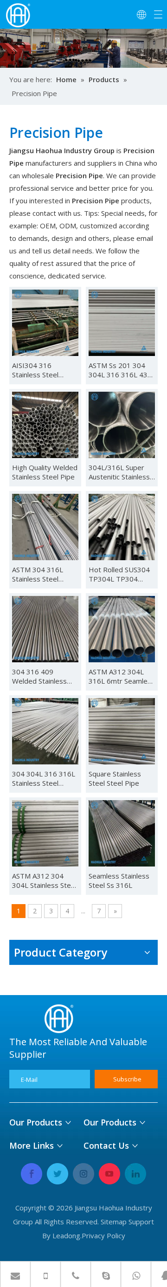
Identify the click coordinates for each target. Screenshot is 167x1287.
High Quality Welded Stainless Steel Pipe (44, 472)
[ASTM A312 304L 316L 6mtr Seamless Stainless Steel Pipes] (122, 628)
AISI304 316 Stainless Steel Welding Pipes (35, 370)
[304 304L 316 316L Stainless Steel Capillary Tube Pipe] (45, 730)
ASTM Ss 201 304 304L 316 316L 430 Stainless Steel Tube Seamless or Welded (121, 370)
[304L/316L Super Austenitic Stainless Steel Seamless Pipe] (122, 424)
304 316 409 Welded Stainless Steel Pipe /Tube (39, 676)
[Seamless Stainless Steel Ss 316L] (122, 832)
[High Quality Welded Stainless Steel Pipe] (45, 424)
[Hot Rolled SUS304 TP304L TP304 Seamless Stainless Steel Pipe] (122, 526)
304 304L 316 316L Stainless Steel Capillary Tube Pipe (43, 778)
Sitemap (114, 1221)
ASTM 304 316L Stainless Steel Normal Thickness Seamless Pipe (40, 574)
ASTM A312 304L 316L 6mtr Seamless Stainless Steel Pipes (122, 676)
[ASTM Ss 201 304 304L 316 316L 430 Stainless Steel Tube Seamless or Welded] (122, 322)
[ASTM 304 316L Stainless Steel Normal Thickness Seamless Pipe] (45, 526)
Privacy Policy (103, 1235)
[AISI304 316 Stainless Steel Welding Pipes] (45, 322)
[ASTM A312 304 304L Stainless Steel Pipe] (45, 832)
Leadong (66, 1235)
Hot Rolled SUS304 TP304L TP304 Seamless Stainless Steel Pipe (119, 574)
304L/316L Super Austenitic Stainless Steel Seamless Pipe (121, 472)
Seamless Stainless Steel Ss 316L (119, 880)
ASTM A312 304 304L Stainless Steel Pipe (44, 880)
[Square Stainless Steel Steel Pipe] (122, 730)
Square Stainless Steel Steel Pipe (115, 778)
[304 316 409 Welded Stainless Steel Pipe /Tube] (45, 628)
